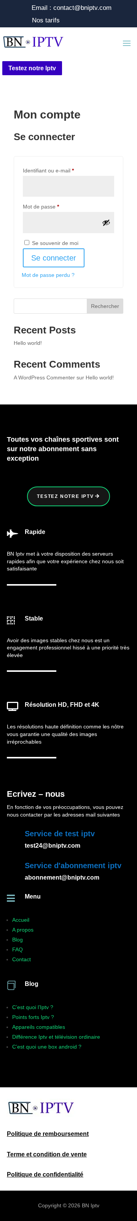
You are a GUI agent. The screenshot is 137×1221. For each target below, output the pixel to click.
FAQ (17, 949)
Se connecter (53, 258)
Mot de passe (54, 206)
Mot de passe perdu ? (48, 275)
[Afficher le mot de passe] (106, 222)
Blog (17, 940)
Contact (21, 959)
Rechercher (105, 306)
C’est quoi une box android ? (46, 1047)
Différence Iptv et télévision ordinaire (56, 1037)
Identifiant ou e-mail (61, 170)
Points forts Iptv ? (33, 1017)
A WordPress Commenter (44, 377)
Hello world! (28, 343)
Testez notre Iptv (32, 68)
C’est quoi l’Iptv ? (32, 1007)
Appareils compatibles (38, 1027)
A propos (22, 930)
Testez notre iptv (65, 496)
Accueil (20, 920)
